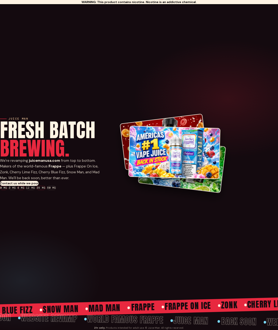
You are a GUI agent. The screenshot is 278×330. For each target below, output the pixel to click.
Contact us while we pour (19, 183)
